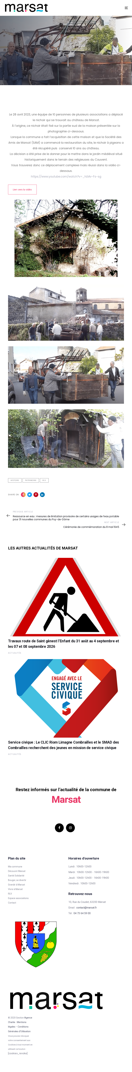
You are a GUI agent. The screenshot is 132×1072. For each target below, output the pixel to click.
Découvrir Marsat (16, 871)
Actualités (14, 653)
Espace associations (18, 898)
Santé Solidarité (16, 875)
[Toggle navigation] (107, 8)
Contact (12, 902)
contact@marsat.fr (86, 907)
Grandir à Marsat (16, 884)
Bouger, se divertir (17, 880)
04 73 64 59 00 (82, 913)
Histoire (15, 480)
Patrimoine (30, 480)
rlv (44, 480)
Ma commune (15, 866)
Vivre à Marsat (15, 889)
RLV (10, 893)
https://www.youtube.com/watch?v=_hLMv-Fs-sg (66, 176)
